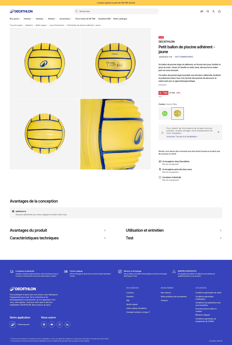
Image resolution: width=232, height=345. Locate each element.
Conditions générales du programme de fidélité (205, 320)
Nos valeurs (166, 293)
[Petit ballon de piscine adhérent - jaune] (45, 63)
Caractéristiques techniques (34, 238)
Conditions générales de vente (208, 293)
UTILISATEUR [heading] (200, 288)
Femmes (27, 19)
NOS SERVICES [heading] (132, 288)
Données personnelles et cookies (206, 310)
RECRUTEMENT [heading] (167, 288)
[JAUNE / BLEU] (177, 113)
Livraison (130, 293)
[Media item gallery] (80, 98)
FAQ (127, 300)
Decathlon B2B (104, 19)
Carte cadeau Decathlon (136, 308)
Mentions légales (202, 315)
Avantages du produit (28, 230)
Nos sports (14, 19)
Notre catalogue (120, 19)
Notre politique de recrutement (174, 296)
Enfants (51, 19)
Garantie (130, 296)
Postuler (164, 300)
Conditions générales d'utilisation (204, 297)
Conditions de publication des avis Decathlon (208, 304)
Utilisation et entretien (145, 230)
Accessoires (65, 19)
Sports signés (132, 304)
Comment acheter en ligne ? (138, 312)
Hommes (40, 19)
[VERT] (165, 113)
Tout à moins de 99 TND (85, 19)
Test (129, 238)
